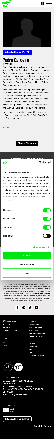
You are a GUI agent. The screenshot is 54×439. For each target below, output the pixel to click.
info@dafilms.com (18, 395)
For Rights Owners (36, 355)
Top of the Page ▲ (42, 426)
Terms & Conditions (10, 330)
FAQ (30, 349)
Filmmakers (7, 345)
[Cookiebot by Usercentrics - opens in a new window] (39, 163)
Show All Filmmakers (27, 143)
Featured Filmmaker (37, 333)
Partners (6, 327)
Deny (27, 274)
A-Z (4, 342)
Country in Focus (36, 336)
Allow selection (27, 264)
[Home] (8, 3)
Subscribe (33, 346)
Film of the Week (35, 327)
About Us (6, 324)
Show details (39, 247)
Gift (30, 352)
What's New (33, 330)
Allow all (27, 256)
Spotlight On (34, 324)
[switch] (47, 219)
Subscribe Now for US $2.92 (17, 52)
